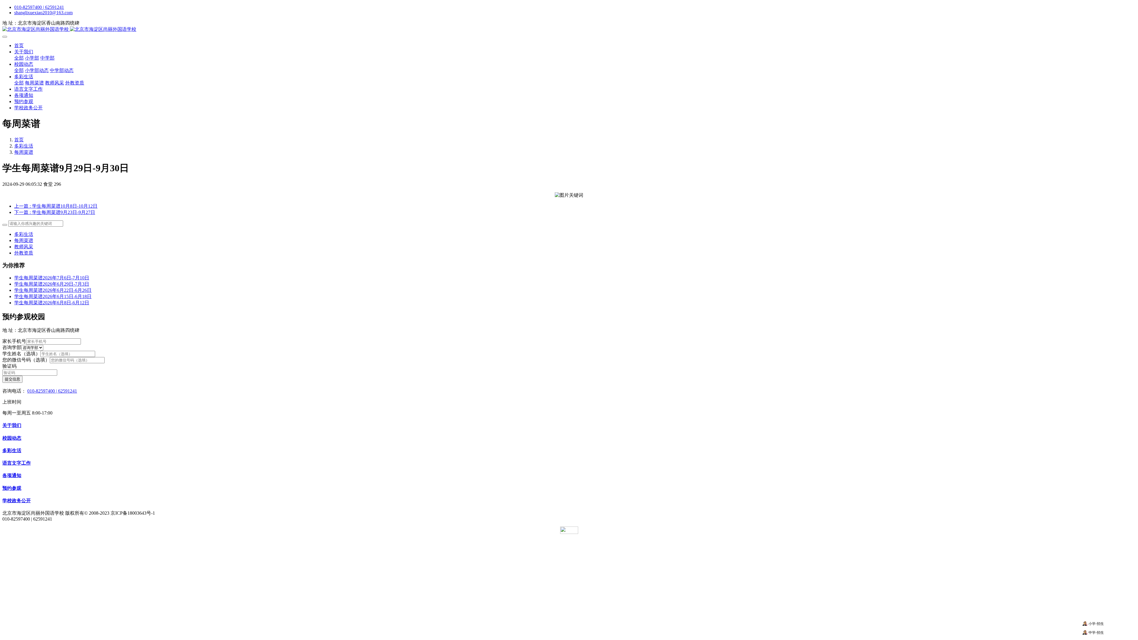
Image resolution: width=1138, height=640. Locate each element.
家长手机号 (14, 341)
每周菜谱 (23, 152)
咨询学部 (11, 347)
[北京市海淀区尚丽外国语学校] (569, 29)
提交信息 (12, 379)
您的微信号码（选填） (26, 359)
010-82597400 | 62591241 (39, 7)
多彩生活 (23, 145)
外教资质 (23, 252)
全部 (19, 57)
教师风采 (23, 246)
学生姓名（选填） (21, 353)
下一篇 (54, 212)
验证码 (9, 366)
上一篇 (56, 206)
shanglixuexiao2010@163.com (43, 12)
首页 (19, 45)
